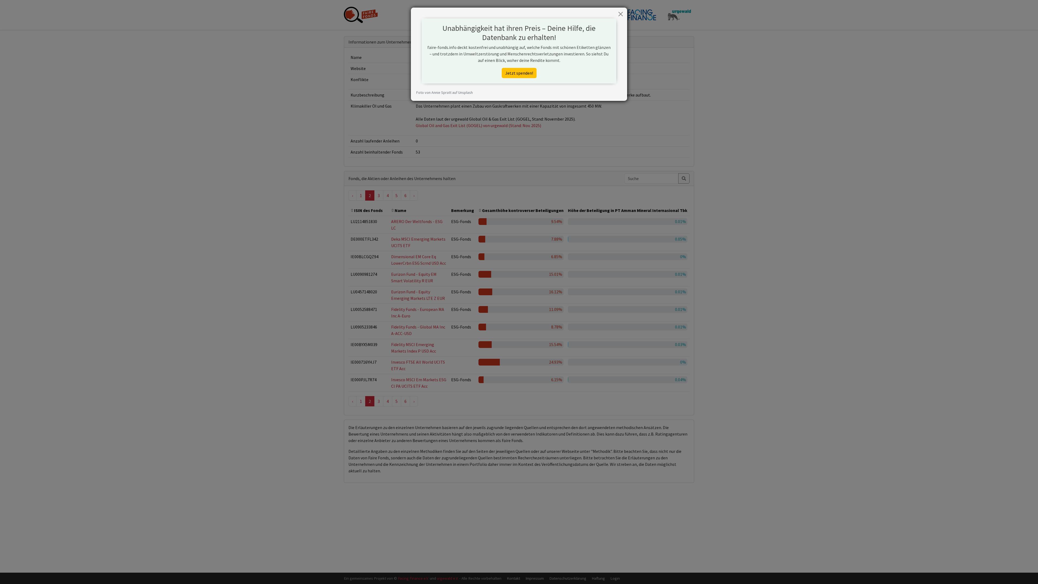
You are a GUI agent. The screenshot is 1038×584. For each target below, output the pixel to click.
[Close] (620, 14)
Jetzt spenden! (519, 73)
